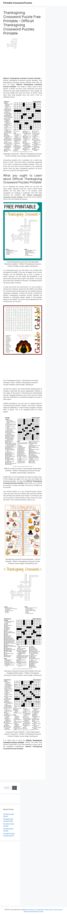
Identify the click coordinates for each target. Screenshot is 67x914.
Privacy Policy (49, 909)
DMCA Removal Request (31, 911)
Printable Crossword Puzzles (17, 3)
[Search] (14, 788)
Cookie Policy (40, 909)
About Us (32, 909)
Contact (41, 911)
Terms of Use (58, 909)
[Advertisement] (22, 64)
